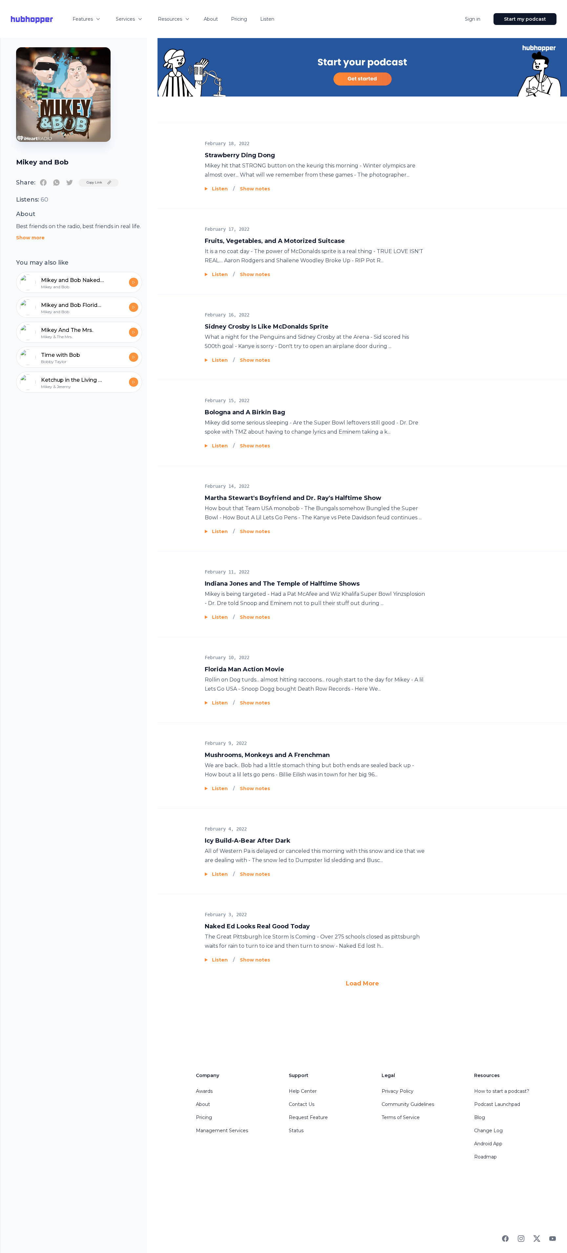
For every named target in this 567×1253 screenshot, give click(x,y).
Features (83, 19)
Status (296, 1131)
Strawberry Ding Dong (240, 155)
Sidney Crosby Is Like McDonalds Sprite (266, 326)
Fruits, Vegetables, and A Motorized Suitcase (275, 241)
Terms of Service (401, 1117)
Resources (170, 19)
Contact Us (301, 1104)
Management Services (222, 1131)
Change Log (488, 1131)
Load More (362, 983)
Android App (488, 1144)
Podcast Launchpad (497, 1104)
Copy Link (94, 182)
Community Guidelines (408, 1104)
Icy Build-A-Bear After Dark (247, 840)
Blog (479, 1117)
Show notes (255, 189)
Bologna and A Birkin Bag (245, 412)
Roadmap (485, 1157)
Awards (204, 1091)
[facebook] (43, 182)
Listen (267, 19)
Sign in (472, 19)
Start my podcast (525, 19)
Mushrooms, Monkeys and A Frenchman (267, 755)
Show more (30, 238)
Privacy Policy (397, 1091)
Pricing (239, 19)
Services (125, 19)
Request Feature (308, 1117)
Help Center (303, 1091)
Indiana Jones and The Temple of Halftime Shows (282, 583)
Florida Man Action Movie (244, 669)
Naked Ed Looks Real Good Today (257, 926)
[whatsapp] (56, 182)
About (211, 19)
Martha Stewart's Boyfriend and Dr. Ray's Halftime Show (293, 498)
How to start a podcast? (501, 1091)
